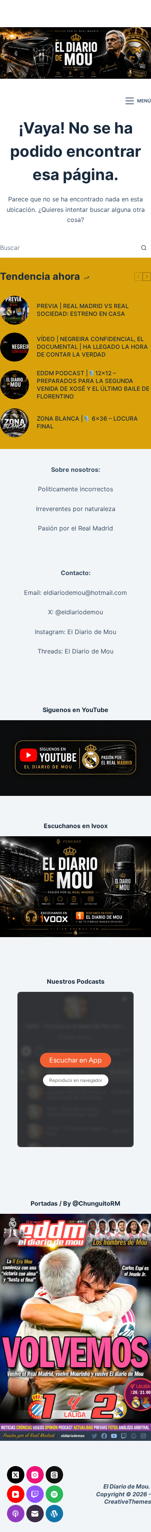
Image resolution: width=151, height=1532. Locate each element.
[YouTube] (15, 1494)
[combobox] (68, 247)
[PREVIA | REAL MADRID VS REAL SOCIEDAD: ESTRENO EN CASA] (14, 310)
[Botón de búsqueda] (143, 247)
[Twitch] (35, 1494)
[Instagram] (35, 1474)
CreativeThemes (127, 1501)
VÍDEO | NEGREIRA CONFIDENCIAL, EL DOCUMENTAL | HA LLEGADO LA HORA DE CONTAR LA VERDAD (92, 346)
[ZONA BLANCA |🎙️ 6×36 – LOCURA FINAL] (14, 422)
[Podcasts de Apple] (15, 1513)
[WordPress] (54, 1513)
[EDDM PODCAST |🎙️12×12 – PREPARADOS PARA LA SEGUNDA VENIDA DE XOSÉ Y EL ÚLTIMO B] (14, 384)
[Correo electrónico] (35, 1513)
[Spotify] (54, 1494)
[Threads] (54, 1474)
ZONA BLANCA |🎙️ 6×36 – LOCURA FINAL (87, 422)
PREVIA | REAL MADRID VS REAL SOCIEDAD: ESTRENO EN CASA (83, 309)
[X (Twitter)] (15, 1474)
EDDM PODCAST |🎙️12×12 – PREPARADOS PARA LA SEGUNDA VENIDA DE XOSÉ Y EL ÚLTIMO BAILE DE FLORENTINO (93, 384)
